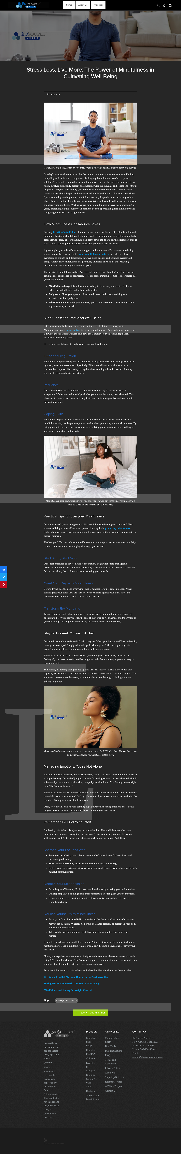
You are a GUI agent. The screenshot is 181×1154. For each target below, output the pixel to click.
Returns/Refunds (113, 1081)
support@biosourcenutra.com (147, 1057)
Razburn (90, 1091)
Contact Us (111, 1090)
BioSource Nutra (57, 1144)
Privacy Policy (112, 1068)
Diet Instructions (113, 1050)
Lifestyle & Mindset (66, 1000)
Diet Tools (110, 1046)
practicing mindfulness (117, 528)
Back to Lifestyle (92, 1012)
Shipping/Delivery (114, 1077)
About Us (110, 1072)
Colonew (90, 1058)
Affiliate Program (114, 1086)
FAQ (107, 1055)
